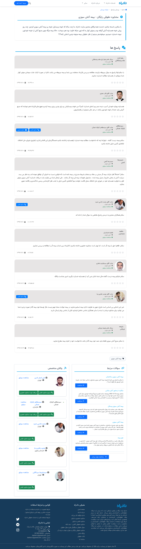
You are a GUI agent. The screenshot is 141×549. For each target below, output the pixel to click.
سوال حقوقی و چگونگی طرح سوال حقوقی (73, 527)
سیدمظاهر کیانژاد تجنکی (36, 403)
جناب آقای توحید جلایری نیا (105, 294)
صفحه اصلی (81, 509)
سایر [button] (85, 3)
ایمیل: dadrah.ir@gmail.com (41, 535)
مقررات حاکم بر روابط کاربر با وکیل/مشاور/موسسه (37, 513)
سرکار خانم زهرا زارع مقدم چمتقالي (102, 60)
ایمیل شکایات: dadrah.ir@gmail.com (38, 537)
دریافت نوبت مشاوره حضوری (28, 392)
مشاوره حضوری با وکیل (78, 518)
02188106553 (39, 533)
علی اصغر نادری (39, 377)
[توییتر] (18, 519)
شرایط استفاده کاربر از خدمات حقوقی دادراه (37, 517)
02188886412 (42, 531)
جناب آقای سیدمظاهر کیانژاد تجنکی (102, 128)
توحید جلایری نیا (39, 448)
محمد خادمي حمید (39, 424)
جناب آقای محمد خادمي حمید (104, 202)
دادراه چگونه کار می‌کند (78, 515)
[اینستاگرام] (18, 530)
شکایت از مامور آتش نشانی (114, 390)
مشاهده (80, 385)
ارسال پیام (47, 540)
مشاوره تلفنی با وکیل (78, 521)
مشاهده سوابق (107, 64)
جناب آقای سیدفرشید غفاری (104, 263)
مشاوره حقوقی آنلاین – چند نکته (75, 524)
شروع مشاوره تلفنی (45, 392)
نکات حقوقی (81, 536)
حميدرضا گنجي (108, 162)
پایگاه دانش (81, 533)
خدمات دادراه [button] (110, 3)
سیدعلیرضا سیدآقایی (40, 472)
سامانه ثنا (82, 539)
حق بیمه (120, 438)
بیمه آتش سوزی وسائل (115, 406)
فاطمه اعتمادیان (108, 233)
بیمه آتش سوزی (118, 422)
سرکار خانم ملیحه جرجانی (105, 328)
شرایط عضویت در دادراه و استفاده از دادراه (37, 509)
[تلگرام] (18, 525)
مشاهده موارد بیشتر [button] (98, 457)
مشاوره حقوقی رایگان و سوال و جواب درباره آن (71, 530)
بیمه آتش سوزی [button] (116, 358)
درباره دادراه (95, 3)
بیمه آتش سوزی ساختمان (114, 377)
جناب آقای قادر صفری (106, 94)
